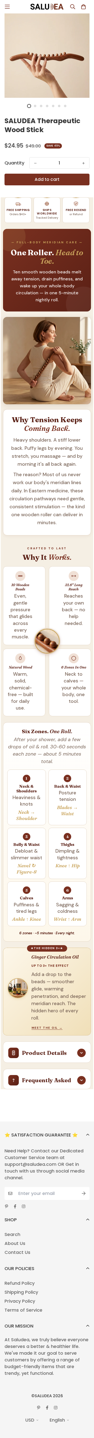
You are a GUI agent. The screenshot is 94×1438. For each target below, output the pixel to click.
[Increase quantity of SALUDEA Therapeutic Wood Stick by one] (83, 163)
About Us (15, 1243)
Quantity (14, 163)
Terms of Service (23, 1310)
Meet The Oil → (47, 1028)
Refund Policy (20, 1283)
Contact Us (17, 1252)
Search (12, 1234)
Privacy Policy (20, 1301)
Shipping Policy (21, 1292)
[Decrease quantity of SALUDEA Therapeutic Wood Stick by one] (35, 163)
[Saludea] (47, 7)
